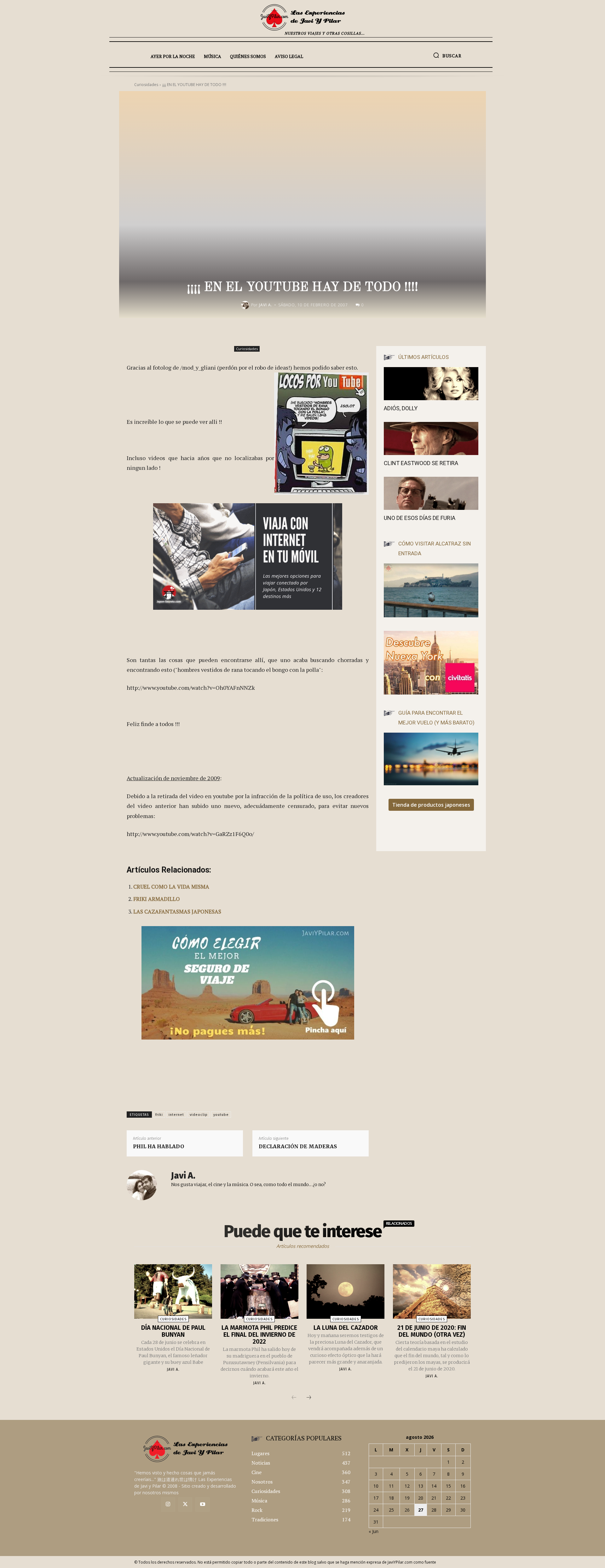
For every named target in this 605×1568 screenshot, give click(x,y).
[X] (326, 331)
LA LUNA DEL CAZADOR (346, 1327)
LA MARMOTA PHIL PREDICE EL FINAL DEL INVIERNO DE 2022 (259, 1334)
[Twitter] (185, 1504)
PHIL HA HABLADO (158, 1146)
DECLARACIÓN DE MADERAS (298, 1146)
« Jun (373, 1531)
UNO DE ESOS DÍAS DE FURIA (419, 518)
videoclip (199, 1115)
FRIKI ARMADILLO (156, 898)
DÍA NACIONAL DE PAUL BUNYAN (173, 1331)
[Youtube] (202, 1504)
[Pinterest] (341, 331)
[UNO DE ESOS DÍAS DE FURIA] (431, 493)
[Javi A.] (246, 305)
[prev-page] (294, 1398)
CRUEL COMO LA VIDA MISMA (171, 886)
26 (407, 1510)
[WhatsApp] (355, 331)
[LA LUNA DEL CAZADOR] (345, 1291)
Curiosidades (247, 348)
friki (159, 1115)
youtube (221, 1115)
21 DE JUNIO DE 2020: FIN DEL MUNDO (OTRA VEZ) (431, 1331)
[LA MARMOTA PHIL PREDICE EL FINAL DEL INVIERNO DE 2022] (259, 1291)
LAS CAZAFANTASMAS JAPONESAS (177, 911)
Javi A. (265, 305)
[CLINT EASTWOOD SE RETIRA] (431, 438)
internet (176, 1115)
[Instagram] (168, 1504)
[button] (447, 55)
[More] (370, 331)
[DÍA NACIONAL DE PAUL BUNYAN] (173, 1291)
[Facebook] (312, 331)
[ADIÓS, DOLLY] (431, 383)
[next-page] (308, 1398)
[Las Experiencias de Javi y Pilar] (302, 17)
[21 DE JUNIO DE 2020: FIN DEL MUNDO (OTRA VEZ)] (432, 1291)
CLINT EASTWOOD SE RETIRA (421, 463)
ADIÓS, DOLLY (401, 408)
